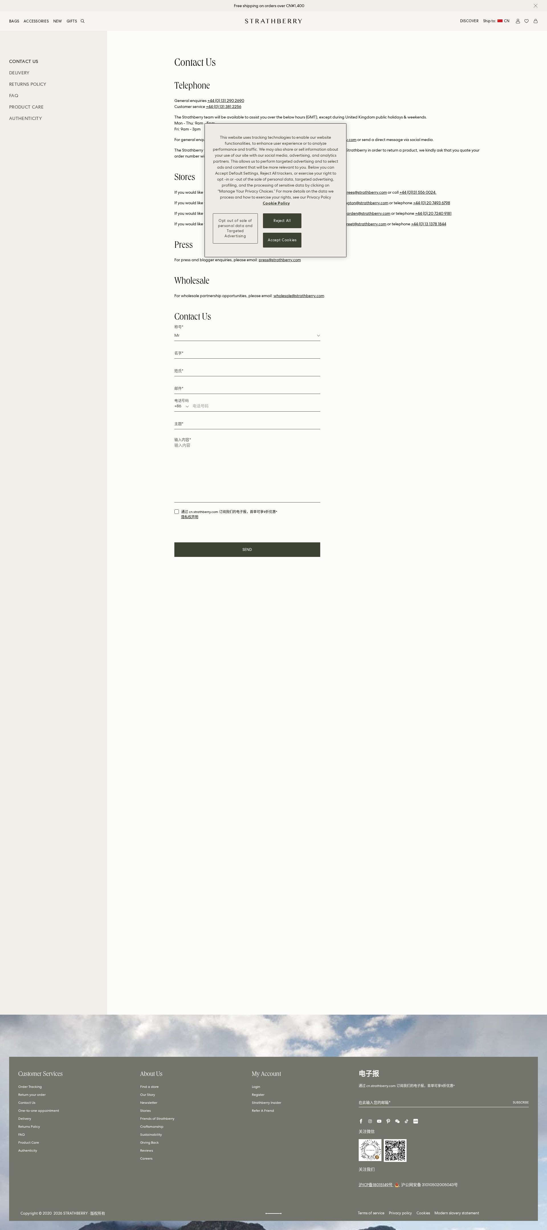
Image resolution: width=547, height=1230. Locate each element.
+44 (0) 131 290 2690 (225, 100)
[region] (275, 190)
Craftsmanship (152, 1126)
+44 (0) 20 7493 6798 (431, 202)
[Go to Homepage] (273, 21)
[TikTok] (406, 1121)
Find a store (149, 1086)
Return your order (32, 1094)
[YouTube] (379, 1121)
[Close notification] (535, 5)
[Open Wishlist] (526, 21)
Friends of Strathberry (157, 1118)
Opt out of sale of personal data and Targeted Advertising (235, 228)
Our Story (147, 1094)
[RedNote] (415, 1121)
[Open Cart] (535, 21)
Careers (146, 1158)
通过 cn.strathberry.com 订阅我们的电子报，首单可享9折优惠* (229, 512)
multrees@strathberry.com (363, 192)
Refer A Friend (263, 1110)
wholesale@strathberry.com (299, 295)
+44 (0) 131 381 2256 (223, 106)
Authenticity (27, 1150)
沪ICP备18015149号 (376, 1184)
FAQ (21, 1134)
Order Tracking (30, 1086)
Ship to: (496, 21)
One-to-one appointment (38, 1110)
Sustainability (151, 1134)
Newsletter (148, 1102)
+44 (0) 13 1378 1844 (428, 223)
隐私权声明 (189, 517)
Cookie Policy (276, 203)
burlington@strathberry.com (362, 202)
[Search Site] (82, 21)
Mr (176, 335)
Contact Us (26, 1102)
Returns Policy (29, 1126)
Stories (145, 1110)
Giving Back (149, 1142)
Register (258, 1094)
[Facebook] (361, 1121)
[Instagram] (370, 1121)
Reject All (282, 220)
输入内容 (182, 439)
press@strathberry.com (280, 259)
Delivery (24, 1118)
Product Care (28, 1142)
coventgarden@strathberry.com (361, 213)
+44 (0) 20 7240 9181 (433, 213)
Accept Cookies (282, 240)
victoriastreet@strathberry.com (358, 223)
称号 (178, 326)
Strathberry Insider (266, 1102)
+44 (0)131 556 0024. (417, 192)
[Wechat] (397, 1121)
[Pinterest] (388, 1121)
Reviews (146, 1150)
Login (256, 1086)
